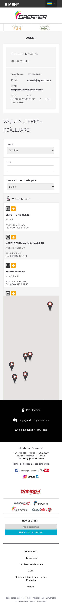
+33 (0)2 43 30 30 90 (33, 458)
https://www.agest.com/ (27, 89)
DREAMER (17, 26)
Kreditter (31, 586)
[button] (14, 379)
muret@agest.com (39, 80)
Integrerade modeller (15, 598)
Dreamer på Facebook (28, 471)
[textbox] (31, 168)
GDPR (31, 570)
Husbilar (31, 15)
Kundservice (31, 551)
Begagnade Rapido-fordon (35, 601)
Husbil (28, 598)
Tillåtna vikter (31, 558)
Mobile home (38, 598)
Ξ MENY (12, 4)
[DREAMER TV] (43, 469)
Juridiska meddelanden (31, 564)
